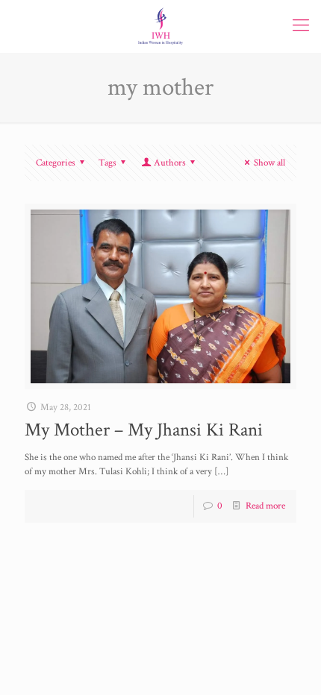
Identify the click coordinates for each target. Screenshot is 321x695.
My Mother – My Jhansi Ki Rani (144, 430)
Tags (107, 163)
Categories (55, 163)
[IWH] (160, 26)
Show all (269, 163)
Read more (265, 506)
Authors (170, 163)
